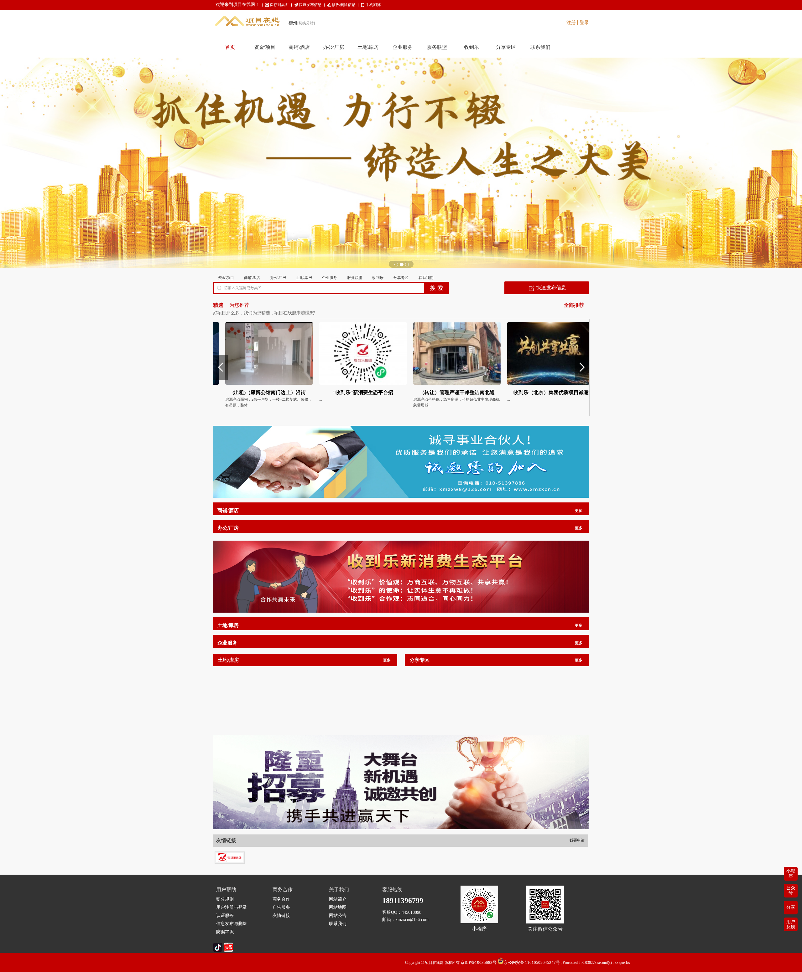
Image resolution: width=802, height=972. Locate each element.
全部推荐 (574, 305)
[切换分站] (306, 23)
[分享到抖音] (217, 950)
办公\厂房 (278, 277)
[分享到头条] (228, 950)
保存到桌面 (279, 5)
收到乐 (377, 277)
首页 (230, 47)
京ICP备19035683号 (479, 962)
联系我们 (426, 277)
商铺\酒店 (252, 277)
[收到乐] (230, 854)
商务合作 (281, 899)
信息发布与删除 (231, 923)
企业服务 (329, 277)
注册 (571, 22)
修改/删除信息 (343, 5)
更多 (578, 510)
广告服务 (281, 907)
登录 (584, 22)
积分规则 (225, 899)
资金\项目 (226, 277)
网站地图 (337, 907)
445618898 (411, 912)
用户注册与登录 (231, 907)
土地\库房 (304, 277)
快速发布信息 (310, 5)
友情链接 (281, 915)
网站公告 (337, 915)
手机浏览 (373, 5)
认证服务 (225, 915)
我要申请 (577, 840)
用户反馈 (790, 924)
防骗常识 (225, 931)
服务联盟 (354, 277)
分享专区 (401, 277)
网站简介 (337, 899)
